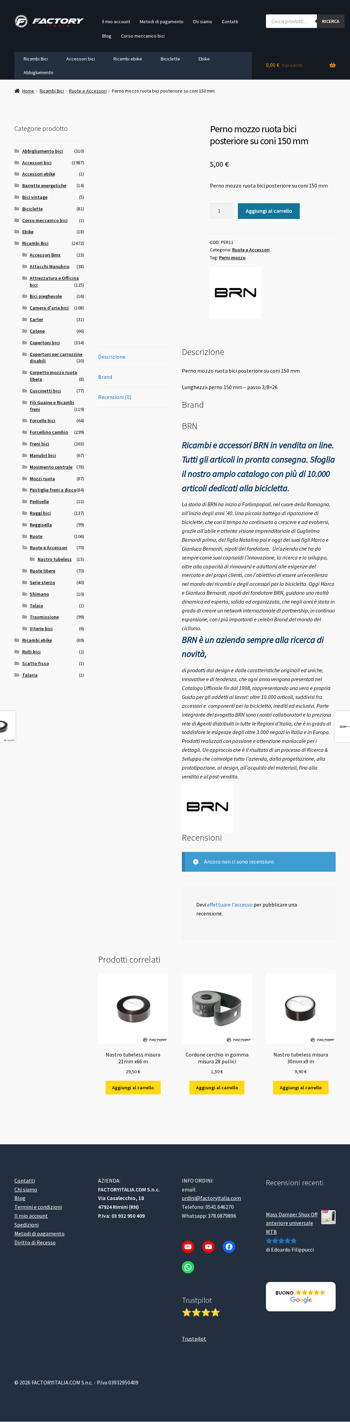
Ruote (36, 536)
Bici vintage (35, 197)
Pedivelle (39, 501)
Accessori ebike (38, 174)
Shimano (39, 594)
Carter (36, 319)
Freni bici (39, 444)
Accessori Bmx (45, 255)
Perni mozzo (232, 257)
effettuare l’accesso (230, 904)
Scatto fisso (35, 663)
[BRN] (235, 292)
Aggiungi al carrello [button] (133, 1088)
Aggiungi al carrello (269, 210)
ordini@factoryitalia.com (211, 1198)
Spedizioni (26, 1224)
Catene (37, 331)
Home (28, 91)
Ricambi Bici (36, 59)
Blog (106, 36)
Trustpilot (194, 1339)
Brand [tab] (105, 376)
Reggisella (41, 525)
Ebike (204, 59)
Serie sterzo (42, 582)
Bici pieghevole (46, 296)
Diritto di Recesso (35, 1242)
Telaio (36, 606)
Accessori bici (80, 59)
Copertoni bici (45, 343)
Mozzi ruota (42, 478)
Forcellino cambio (49, 432)
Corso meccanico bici (143, 36)
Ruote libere (42, 571)
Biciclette (170, 59)
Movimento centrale (51, 467)
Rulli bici (31, 652)
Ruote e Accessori (88, 91)
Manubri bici (43, 455)
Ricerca (330, 21)
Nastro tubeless (55, 559)
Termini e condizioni (38, 1207)
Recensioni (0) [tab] (114, 397)
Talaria (30, 675)
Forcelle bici (42, 420)
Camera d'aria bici (49, 308)
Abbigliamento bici (42, 151)
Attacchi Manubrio (49, 266)
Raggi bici (40, 513)
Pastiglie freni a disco (53, 490)
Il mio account (116, 21)
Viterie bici (41, 628)
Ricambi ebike (127, 59)
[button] (301, 1297)
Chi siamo (202, 21)
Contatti (230, 21)
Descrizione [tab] (111, 356)
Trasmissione (44, 617)
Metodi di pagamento (162, 21)
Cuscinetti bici (45, 391)
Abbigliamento (38, 72)
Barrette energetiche (44, 185)
